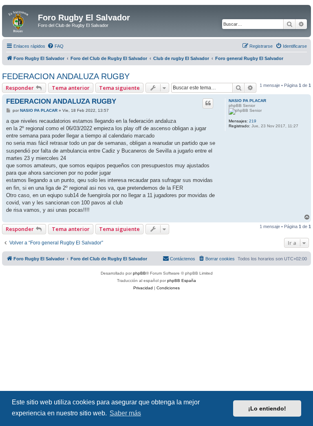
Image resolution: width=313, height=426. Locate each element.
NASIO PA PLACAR (247, 100)
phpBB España (181, 280)
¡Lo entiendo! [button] (267, 408)
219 (252, 121)
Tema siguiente (119, 87)
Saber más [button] (125, 413)
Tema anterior (71, 87)
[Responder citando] (208, 103)
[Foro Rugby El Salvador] (21, 20)
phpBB (139, 273)
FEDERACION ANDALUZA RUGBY (66, 76)
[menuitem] (55, 46)
